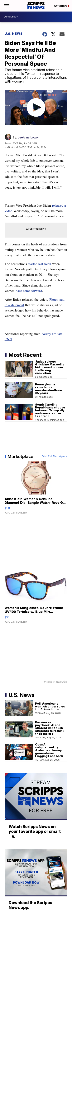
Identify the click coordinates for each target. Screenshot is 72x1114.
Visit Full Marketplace (54, 456)
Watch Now (61, 6)
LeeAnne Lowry (28, 137)
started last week (39, 263)
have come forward (29, 290)
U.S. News (14, 34)
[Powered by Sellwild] (61, 682)
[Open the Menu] (6, 6)
